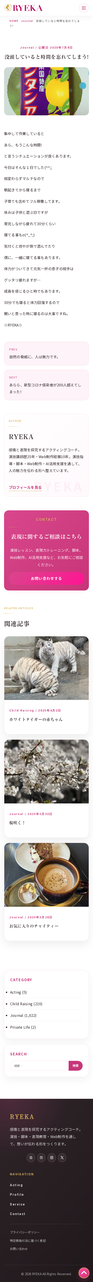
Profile (17, 1194)
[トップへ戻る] (84, 1272)
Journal (27, 21)
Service (17, 1204)
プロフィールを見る (25, 487)
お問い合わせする (46, 578)
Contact (18, 1214)
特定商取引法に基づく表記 (28, 1240)
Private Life (20, 1027)
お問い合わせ (19, 1249)
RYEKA (22, 1116)
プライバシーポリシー (25, 1232)
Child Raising (21, 1003)
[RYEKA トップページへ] (24, 8)
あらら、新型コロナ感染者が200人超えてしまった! (45, 384)
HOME (14, 21)
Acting (15, 992)
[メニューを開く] (83, 8)
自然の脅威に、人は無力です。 (34, 353)
